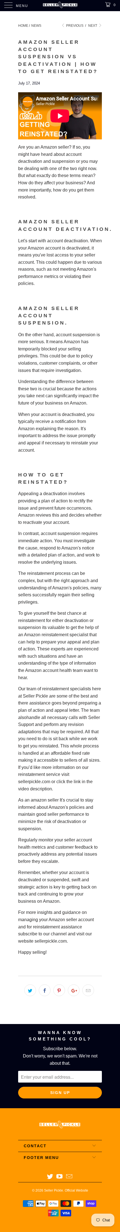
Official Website (76, 1190)
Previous (74, 26)
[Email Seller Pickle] (69, 1177)
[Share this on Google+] (74, 990)
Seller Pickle (53, 1190)
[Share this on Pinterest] (59, 990)
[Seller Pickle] (60, 5)
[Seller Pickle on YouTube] (60, 1177)
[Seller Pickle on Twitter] (50, 1177)
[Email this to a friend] (88, 990)
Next (93, 26)
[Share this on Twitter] (30, 990)
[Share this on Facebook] (45, 990)
